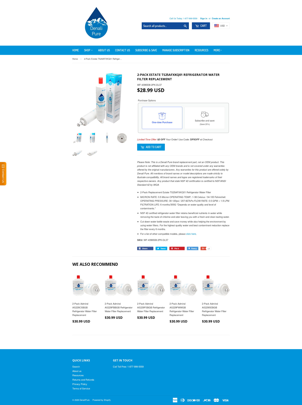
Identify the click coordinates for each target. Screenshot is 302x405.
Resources (201, 50)
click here (191, 233)
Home (75, 50)
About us (76, 371)
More (217, 50)
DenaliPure (84, 399)
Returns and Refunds (83, 379)
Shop (87, 50)
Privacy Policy (79, 384)
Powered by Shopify (101, 399)
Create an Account (221, 18)
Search (76, 366)
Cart (203, 25)
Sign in (203, 18)
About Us (104, 50)
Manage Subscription (175, 50)
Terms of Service (81, 388)
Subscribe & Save (146, 50)
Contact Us (122, 50)
